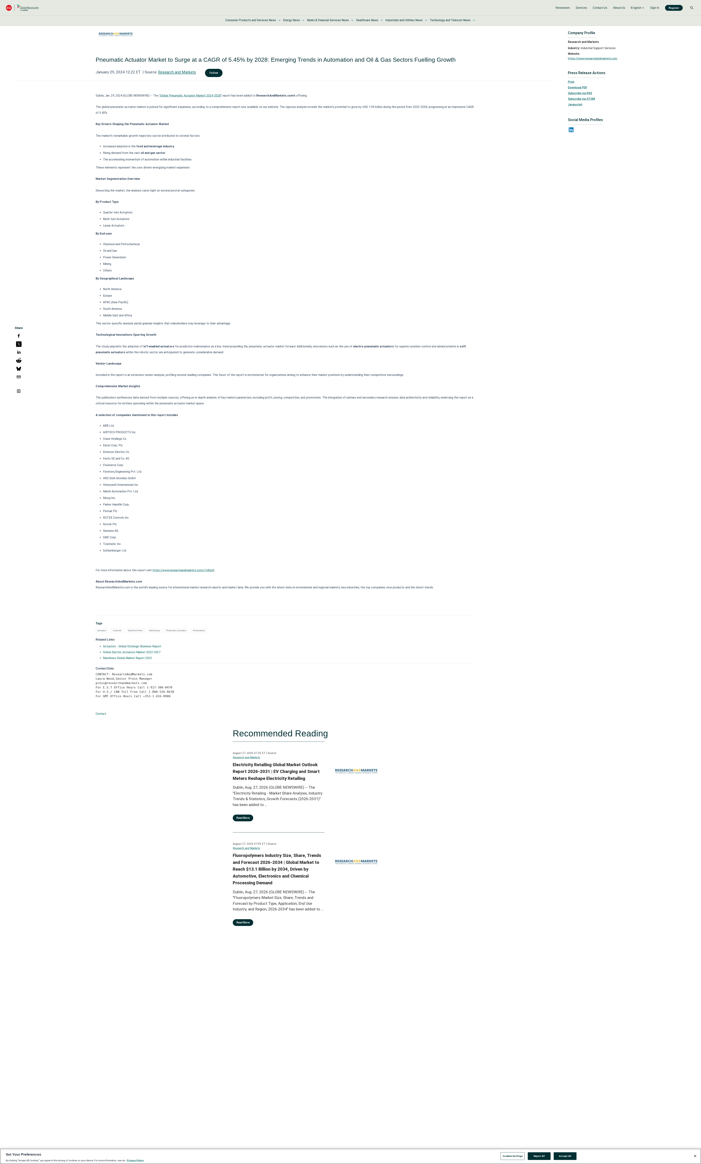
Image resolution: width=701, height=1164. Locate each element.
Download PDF (577, 87)
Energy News (291, 20)
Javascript (575, 104)
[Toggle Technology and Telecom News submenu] (474, 20)
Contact (101, 713)
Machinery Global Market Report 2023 (127, 658)
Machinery (154, 630)
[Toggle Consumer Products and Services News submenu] (279, 20)
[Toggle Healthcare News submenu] (382, 20)
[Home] (22, 8)
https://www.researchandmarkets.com (592, 58)
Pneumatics (199, 630)
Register (674, 7)
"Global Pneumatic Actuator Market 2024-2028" (190, 95)
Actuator (101, 630)
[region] (350, 1156)
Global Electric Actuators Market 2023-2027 (131, 652)
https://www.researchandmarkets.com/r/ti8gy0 (183, 570)
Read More (243, 817)
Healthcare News (367, 20)
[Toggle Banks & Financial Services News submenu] (352, 20)
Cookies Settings (513, 1156)
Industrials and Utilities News (404, 20)
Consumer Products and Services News (250, 20)
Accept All (565, 1156)
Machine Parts (135, 630)
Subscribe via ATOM (581, 99)
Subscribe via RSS (580, 93)
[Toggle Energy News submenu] (303, 20)
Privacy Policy (135, 1160)
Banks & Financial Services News (328, 20)
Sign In (654, 7)
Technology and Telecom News (450, 20)
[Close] (695, 1156)
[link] (563, 8)
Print (571, 82)
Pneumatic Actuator (176, 630)
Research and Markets (177, 72)
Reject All (539, 1156)
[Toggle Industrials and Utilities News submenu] (426, 20)
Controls (117, 630)
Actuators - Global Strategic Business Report (132, 646)
